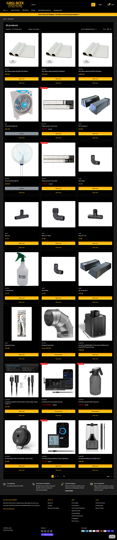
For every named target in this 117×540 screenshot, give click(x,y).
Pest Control (75, 521)
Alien (79, 124)
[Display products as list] (110, 29)
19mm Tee (7, 235)
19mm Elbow (81, 181)
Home (4, 19)
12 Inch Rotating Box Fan (11, 126)
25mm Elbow (45, 290)
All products (11, 19)
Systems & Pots (76, 510)
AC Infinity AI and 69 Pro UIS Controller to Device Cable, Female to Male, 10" (21, 402)
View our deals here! (9, 508)
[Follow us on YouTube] (48, 531)
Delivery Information (53, 508)
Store (4, 10)
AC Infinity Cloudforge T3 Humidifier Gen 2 (89, 458)
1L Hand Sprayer (9, 290)
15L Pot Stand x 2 (82, 126)
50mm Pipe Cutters (10, 345)
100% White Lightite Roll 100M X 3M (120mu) (89, 71)
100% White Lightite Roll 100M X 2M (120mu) (16, 71)
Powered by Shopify (8, 530)
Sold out (22, 133)
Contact (50, 505)
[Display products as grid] (108, 29)
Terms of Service (100, 503)
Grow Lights (75, 503)
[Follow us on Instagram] (45, 531)
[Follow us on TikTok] (51, 531)
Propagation (75, 518)
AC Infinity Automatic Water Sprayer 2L (88, 402)
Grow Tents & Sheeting (78, 508)
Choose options (58, 354)
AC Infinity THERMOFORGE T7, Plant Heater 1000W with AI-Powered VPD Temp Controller (93, 346)
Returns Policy (100, 508)
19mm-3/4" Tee (82, 235)
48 (64, 476)
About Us (50, 503)
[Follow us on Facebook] (42, 531)
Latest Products (15, 10)
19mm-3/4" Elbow (46, 235)
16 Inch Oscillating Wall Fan (12, 181)
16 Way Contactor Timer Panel (49, 181)
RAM (6, 124)
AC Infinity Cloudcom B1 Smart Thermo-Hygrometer (55, 458)
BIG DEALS (26, 10)
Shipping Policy (58, 10)
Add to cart (22, 79)
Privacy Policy (99, 505)
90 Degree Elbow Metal (48, 345)
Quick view (22, 83)
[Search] (93, 4)
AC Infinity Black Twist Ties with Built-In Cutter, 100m (19, 458)
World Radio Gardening (44, 10)
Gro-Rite (7, 69)
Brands (33, 10)
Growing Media (76, 513)
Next (108, 476)
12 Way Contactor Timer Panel (49, 126)
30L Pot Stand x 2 (83, 290)
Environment (75, 505)
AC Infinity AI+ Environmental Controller (52, 402)
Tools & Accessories (77, 516)
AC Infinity (81, 343)
